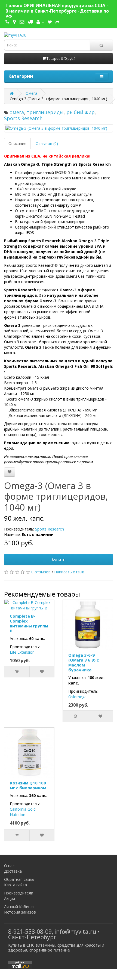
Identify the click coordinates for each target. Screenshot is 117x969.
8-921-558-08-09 (30, 931)
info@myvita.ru (75, 931)
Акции (9, 898)
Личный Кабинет (19, 906)
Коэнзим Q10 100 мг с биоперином (28, 785)
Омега (31, 93)
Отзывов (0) (47, 143)
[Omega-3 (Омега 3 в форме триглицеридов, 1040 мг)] (58, 128)
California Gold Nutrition (23, 812)
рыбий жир (80, 112)
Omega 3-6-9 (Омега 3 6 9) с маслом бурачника (83, 662)
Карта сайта (15, 884)
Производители (18, 893)
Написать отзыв (69, 571)
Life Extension (22, 652)
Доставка (13, 871)
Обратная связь (19, 879)
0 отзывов (41, 571)
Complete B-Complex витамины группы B (29, 623)
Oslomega (77, 696)
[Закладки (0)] (50, 22)
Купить (59, 559)
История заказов (20, 912)
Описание (17, 143)
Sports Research (23, 118)
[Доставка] (30, 22)
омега (17, 112)
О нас (9, 865)
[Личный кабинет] (40, 22)
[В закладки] (9, 472)
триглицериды (45, 112)
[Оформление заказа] (57, 22)
